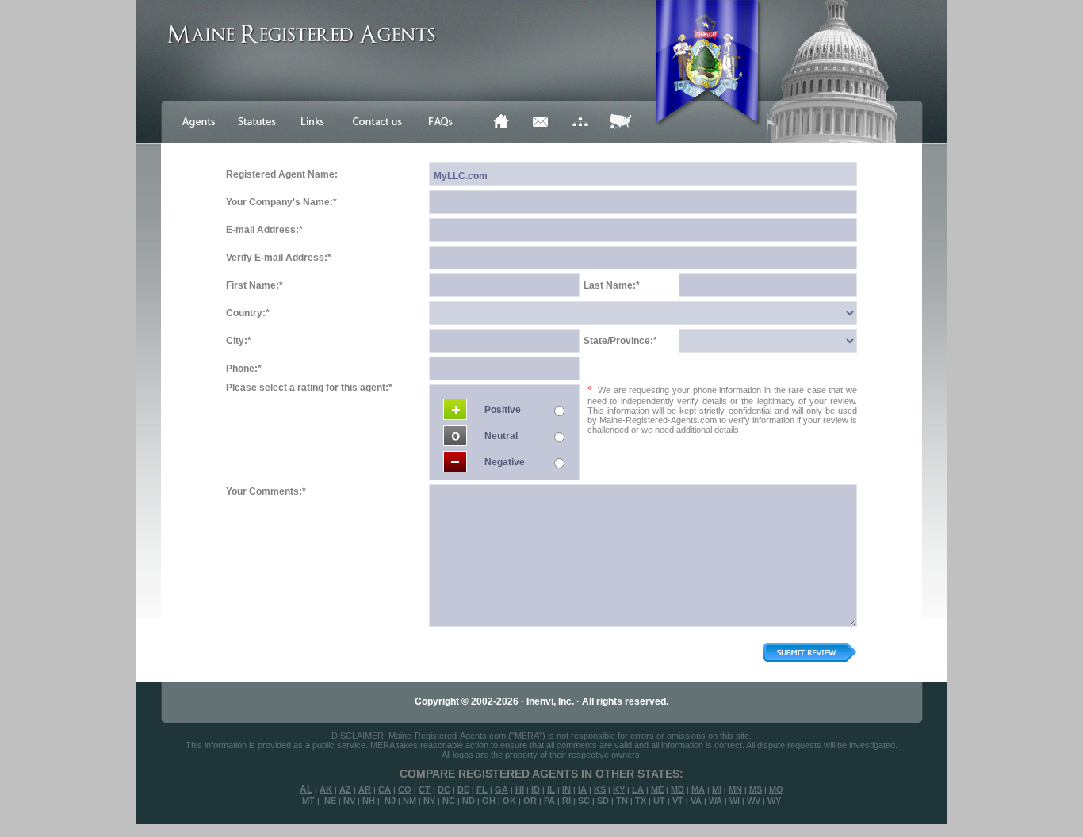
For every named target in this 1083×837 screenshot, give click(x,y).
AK (326, 789)
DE (463, 789)
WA (715, 800)
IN (566, 789)
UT (659, 800)
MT (308, 800)
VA (696, 800)
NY (429, 800)
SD (603, 800)
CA (384, 789)
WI (734, 800)
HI (519, 789)
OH (489, 800)
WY (774, 800)
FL (482, 789)
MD (677, 789)
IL (551, 789)
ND (468, 800)
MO (776, 789)
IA (582, 789)
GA (501, 789)
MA (698, 789)
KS (600, 789)
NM (409, 800)
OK (509, 800)
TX (640, 800)
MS (755, 789)
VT (677, 800)
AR (364, 789)
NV (349, 800)
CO (404, 789)
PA (549, 800)
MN (735, 789)
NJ (390, 800)
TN (622, 800)
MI (716, 789)
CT (425, 789)
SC (584, 800)
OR (530, 800)
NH (368, 800)
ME (657, 789)
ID (535, 789)
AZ (345, 789)
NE (330, 800)
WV (753, 800)
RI (566, 800)
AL (306, 789)
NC (448, 800)
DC (444, 789)
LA (638, 789)
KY (619, 789)
